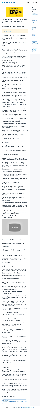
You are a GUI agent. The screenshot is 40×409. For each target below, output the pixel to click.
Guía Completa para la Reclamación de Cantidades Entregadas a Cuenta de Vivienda (35, 48)
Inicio (28, 2)
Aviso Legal (22, 407)
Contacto (34, 2)
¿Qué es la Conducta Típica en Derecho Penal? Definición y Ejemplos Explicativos (34, 31)
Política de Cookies (29, 407)
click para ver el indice (8, 31)
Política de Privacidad (14, 407)
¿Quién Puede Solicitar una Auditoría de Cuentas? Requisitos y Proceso (34, 23)
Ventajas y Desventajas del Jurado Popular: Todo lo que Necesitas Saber (35, 16)
